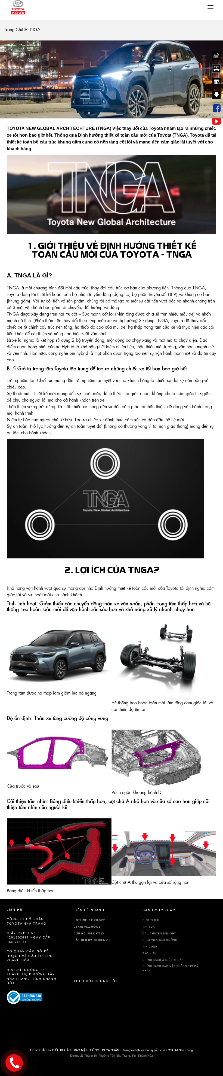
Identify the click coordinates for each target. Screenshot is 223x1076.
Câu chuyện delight (159, 933)
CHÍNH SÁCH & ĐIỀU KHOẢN (163, 960)
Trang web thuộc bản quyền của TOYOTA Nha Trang (157, 1050)
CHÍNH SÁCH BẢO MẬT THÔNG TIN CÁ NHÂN (170, 968)
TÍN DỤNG (150, 946)
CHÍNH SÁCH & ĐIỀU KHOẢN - (51, 1050)
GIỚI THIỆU (151, 920)
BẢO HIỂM (150, 953)
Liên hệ (14, 909)
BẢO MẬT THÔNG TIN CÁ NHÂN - (97, 1050)
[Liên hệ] (14, 1061)
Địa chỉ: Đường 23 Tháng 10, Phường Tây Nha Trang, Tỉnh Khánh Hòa (32, 976)
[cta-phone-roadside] (32, 997)
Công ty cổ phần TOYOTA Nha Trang (27, 921)
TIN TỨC (149, 926)
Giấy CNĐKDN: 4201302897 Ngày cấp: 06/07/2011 (29, 937)
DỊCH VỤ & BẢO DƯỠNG (160, 940)
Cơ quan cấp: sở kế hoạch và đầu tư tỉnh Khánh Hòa (30, 956)
